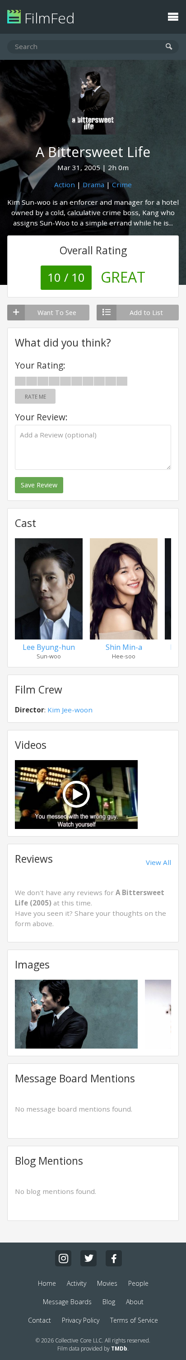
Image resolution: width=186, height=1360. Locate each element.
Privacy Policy (80, 1320)
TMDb (119, 1348)
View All (158, 862)
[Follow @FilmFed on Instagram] (63, 1258)
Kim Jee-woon (70, 709)
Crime (122, 184)
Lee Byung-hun (49, 647)
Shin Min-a (124, 647)
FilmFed (47, 17)
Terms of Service (134, 1320)
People (138, 1283)
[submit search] (169, 47)
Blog (108, 1301)
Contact (39, 1320)
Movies (107, 1283)
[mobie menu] (173, 16)
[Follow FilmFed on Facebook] (114, 1258)
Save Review (39, 485)
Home (47, 1283)
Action (64, 184)
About (135, 1301)
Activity (76, 1283)
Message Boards (67, 1301)
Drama (93, 184)
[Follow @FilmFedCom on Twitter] (88, 1258)
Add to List (146, 312)
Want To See (56, 312)
